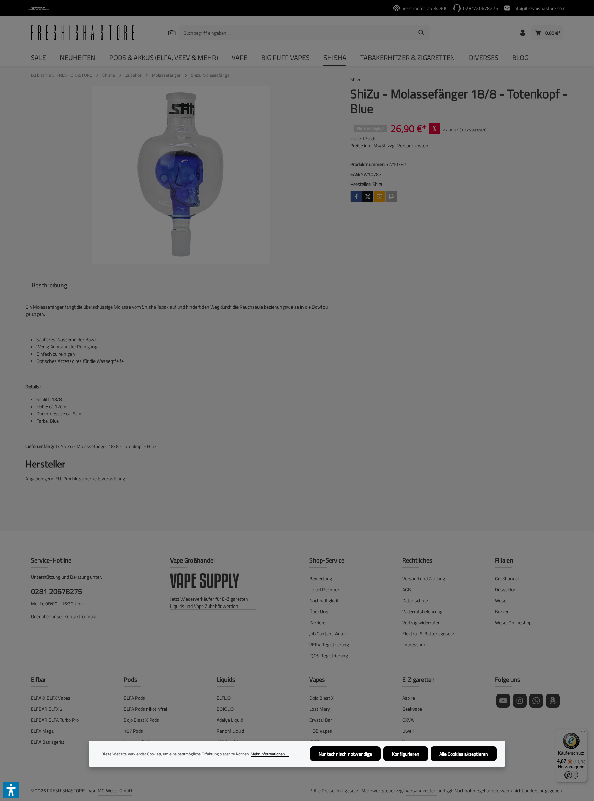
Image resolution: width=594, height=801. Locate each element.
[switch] (571, 775)
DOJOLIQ (225, 708)
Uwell (408, 730)
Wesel (501, 600)
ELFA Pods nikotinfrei (145, 708)
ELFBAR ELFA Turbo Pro (55, 719)
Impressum (413, 644)
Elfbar (38, 679)
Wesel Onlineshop (513, 622)
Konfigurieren (405, 753)
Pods (130, 679)
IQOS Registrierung (328, 655)
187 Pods (133, 730)
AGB (406, 589)
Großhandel (507, 578)
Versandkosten (421, 790)
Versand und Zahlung (423, 578)
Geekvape (412, 708)
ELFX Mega (42, 730)
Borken (502, 611)
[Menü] (583, 733)
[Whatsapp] (536, 701)
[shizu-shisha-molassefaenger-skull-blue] (181, 175)
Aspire (408, 697)
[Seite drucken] (391, 196)
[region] (181, 175)
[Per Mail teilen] (379, 196)
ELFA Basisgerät (47, 741)
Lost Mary (319, 708)
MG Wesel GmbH (115, 790)
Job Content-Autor (327, 633)
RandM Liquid (230, 730)
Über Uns (318, 611)
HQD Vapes (320, 730)
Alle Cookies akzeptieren (463, 753)
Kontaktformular (81, 616)
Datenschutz (415, 600)
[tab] (49, 285)
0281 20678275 (56, 591)
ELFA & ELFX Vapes (50, 697)
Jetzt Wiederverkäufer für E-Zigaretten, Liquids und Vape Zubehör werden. (209, 602)
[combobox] (296, 32)
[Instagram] (520, 701)
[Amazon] (553, 701)
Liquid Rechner (324, 589)
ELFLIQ (224, 697)
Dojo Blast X (321, 697)
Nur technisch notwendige (345, 753)
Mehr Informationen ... (270, 754)
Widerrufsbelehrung (422, 611)
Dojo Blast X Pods (141, 719)
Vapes (317, 679)
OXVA (408, 719)
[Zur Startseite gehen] (82, 32)
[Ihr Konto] (522, 32)
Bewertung (320, 578)
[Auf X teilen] (367, 196)
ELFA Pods (134, 697)
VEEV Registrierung (329, 644)
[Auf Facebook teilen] (356, 196)
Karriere (317, 622)
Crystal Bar (320, 719)
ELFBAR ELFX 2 (47, 708)
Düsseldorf (506, 589)
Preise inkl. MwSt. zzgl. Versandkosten (389, 145)
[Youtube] (503, 701)
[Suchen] (171, 32)
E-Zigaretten (418, 679)
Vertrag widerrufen (421, 622)
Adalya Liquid (230, 719)
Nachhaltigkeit (324, 600)
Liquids (226, 679)
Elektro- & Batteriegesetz (428, 633)
